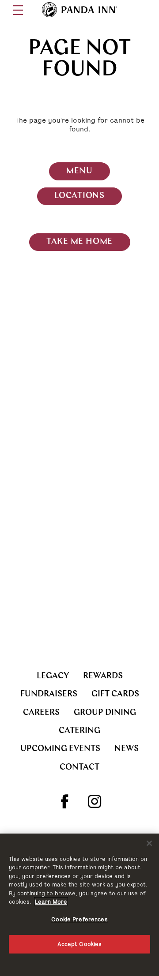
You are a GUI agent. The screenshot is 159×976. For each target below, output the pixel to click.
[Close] (149, 843)
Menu (79, 171)
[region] (79, 905)
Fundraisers (48, 694)
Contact (79, 767)
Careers (41, 713)
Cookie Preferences (79, 919)
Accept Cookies (79, 944)
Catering (79, 731)
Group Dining (105, 713)
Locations (79, 196)
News (126, 749)
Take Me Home (79, 242)
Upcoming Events (60, 749)
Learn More (51, 901)
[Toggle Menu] (18, 10)
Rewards (103, 676)
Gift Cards (115, 694)
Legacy (53, 676)
